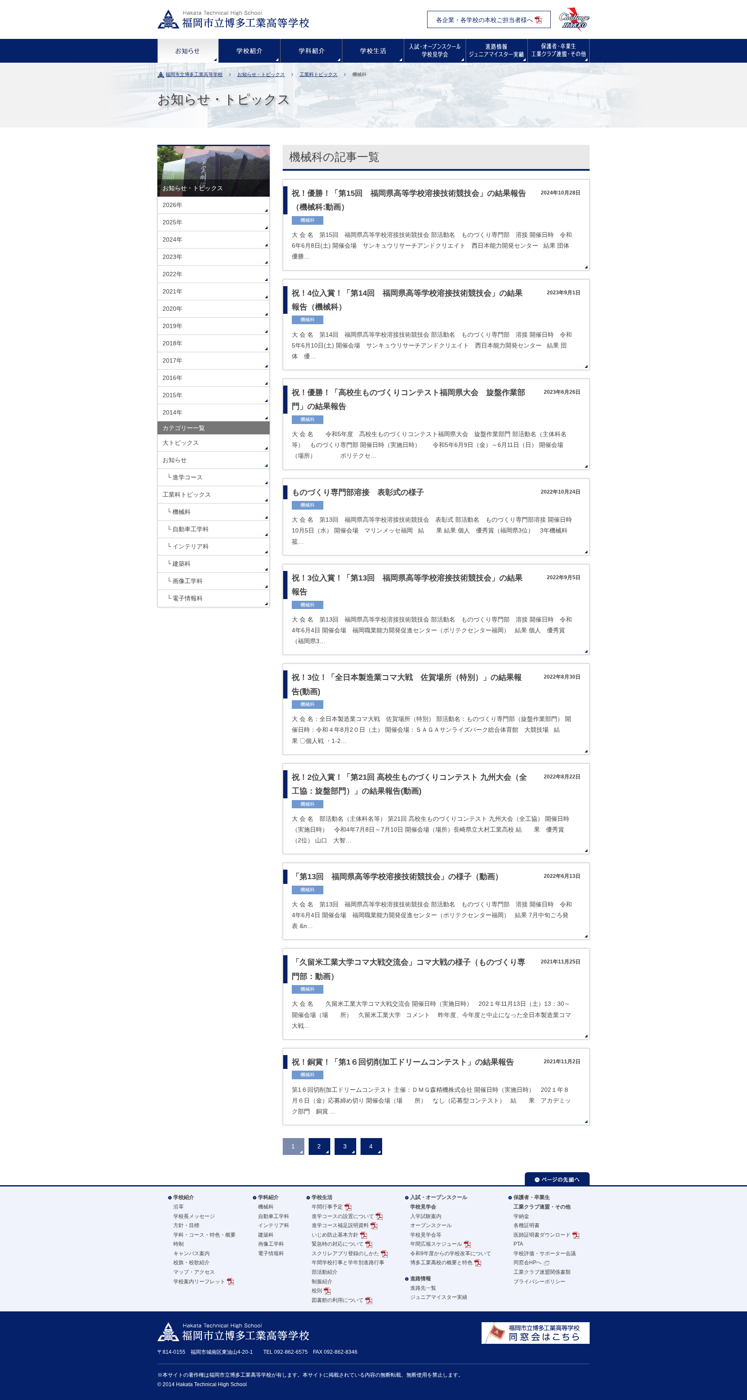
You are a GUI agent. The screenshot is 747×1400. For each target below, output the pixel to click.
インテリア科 (190, 546)
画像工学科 (187, 580)
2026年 (172, 204)
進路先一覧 (423, 1288)
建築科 (181, 563)
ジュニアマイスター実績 (438, 1297)
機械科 (181, 511)
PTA (518, 1244)
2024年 (172, 239)
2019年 (172, 325)
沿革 (178, 1207)
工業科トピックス (319, 74)
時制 (178, 1244)
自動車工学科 (190, 529)
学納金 (521, 1216)
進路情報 (496, 51)
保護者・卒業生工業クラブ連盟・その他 (542, 1202)
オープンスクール (431, 1225)
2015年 (172, 395)
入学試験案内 (425, 1216)
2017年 (172, 360)
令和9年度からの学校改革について (450, 1253)
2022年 (172, 274)
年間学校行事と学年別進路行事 (348, 1263)
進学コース (187, 477)
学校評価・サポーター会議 (545, 1253)
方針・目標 (186, 1225)
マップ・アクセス (194, 1272)
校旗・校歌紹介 (191, 1263)
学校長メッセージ (194, 1216)
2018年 (172, 343)
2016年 (172, 377)
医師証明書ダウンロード (542, 1235)
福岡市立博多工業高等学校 (194, 74)
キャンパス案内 (191, 1253)
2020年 (172, 308)
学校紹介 (249, 51)
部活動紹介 (325, 1272)
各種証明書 (527, 1225)
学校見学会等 (425, 1235)
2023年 (172, 256)
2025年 (172, 222)
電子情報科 (187, 598)
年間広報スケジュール (436, 1244)
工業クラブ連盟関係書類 (542, 1272)
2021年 (172, 291)
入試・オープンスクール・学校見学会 (435, 51)
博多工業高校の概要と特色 (441, 1263)
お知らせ (188, 51)
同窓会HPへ (528, 1263)
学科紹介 (311, 51)
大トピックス (181, 442)
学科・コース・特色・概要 (204, 1235)
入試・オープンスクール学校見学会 (438, 1202)
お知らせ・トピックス (261, 74)
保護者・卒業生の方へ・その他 (558, 51)
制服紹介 (322, 1282)
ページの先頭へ (557, 1178)
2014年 (172, 412)
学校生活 (373, 51)
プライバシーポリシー (539, 1282)
